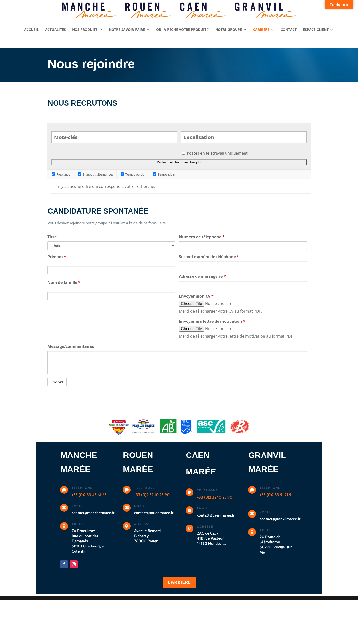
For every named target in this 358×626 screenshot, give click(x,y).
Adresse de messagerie (202, 276)
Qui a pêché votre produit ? (182, 30)
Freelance (63, 174)
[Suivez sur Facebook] (64, 564)
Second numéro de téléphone (209, 256)
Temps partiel (135, 174)
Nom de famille (63, 282)
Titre (52, 237)
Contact (289, 30)
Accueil (31, 30)
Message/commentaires (70, 346)
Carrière (261, 30)
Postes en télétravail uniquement (217, 153)
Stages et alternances (97, 174)
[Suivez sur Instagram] (74, 564)
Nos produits (85, 30)
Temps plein (166, 174)
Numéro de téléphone (202, 237)
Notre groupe (228, 30)
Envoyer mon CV (196, 296)
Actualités (55, 30)
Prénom (56, 256)
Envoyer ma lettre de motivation (212, 321)
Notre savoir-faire (127, 30)
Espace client (316, 30)
